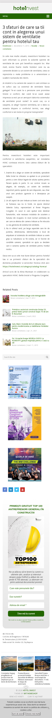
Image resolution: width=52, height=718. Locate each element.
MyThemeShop (30, 693)
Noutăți (34, 46)
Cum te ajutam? (35, 697)
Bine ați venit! (16, 697)
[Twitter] (16, 489)
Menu (5, 16)
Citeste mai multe (33, 714)
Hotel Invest (26, 8)
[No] (48, 708)
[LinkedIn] (11, 489)
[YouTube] (22, 489)
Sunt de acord (18, 714)
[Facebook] (5, 489)
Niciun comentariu (17, 298)
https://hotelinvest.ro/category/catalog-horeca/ (25, 266)
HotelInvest (7, 46)
